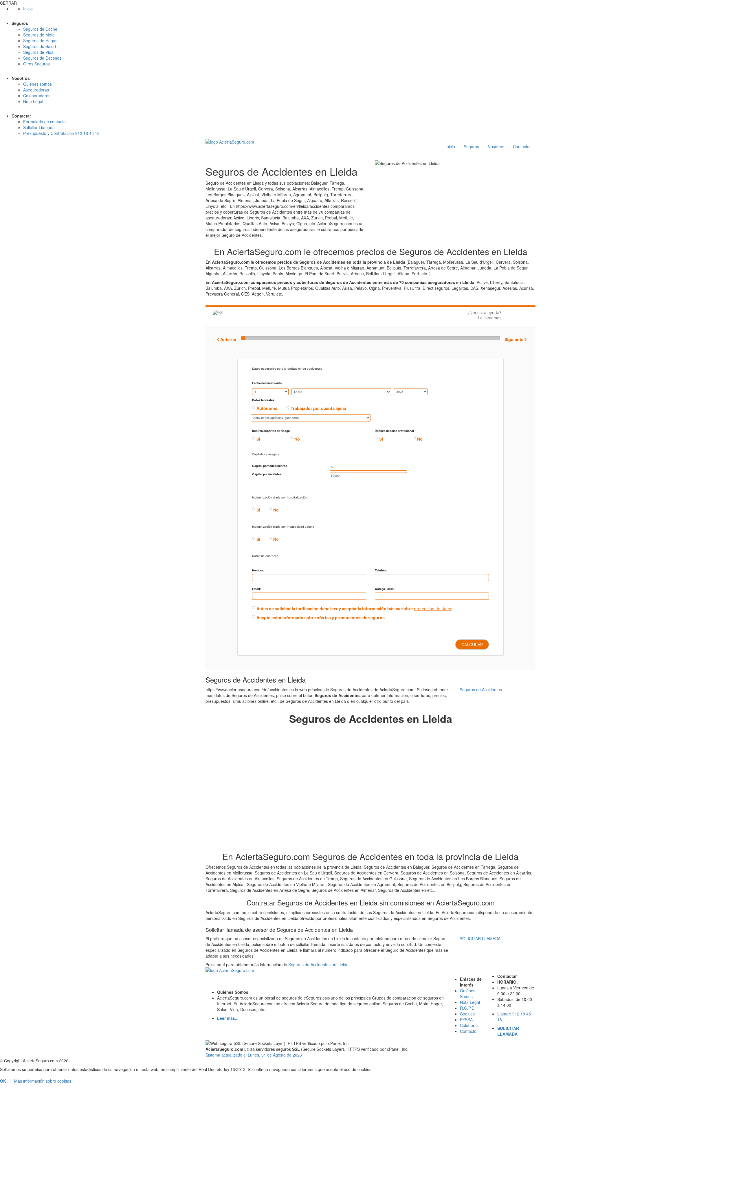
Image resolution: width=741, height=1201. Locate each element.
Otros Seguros (36, 64)
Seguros (471, 146)
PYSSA (466, 1019)
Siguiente (514, 339)
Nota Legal (33, 101)
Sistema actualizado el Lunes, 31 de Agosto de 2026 (254, 1055)
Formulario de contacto (44, 121)
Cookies (467, 1014)
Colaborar (469, 1025)
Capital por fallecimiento (269, 465)
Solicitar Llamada (39, 127)
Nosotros (496, 146)
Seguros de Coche (40, 29)
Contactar (522, 146)
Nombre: (258, 570)
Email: (256, 589)
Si (258, 439)
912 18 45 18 (370, 1105)
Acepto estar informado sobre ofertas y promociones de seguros (320, 617)
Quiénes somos (37, 84)
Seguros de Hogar (40, 40)
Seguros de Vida (38, 52)
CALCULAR (472, 644)
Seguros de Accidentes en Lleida (318, 964)
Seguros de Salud (39, 46)
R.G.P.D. (468, 1008)
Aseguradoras (36, 90)
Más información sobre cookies (42, 1081)
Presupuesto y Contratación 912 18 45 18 (61, 133)
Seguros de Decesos (42, 58)
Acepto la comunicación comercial (39, 1183)
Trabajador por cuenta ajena (318, 408)
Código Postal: (385, 589)
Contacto (468, 1031)
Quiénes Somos (467, 993)
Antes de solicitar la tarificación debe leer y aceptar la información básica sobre (334, 608)
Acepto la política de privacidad (36, 1176)
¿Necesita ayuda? (484, 315)
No (297, 439)
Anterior (228, 339)
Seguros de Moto (39, 35)
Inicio (28, 9)
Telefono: (381, 570)
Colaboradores (36, 95)
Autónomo (267, 408)
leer (72, 1176)
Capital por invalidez (266, 474)
